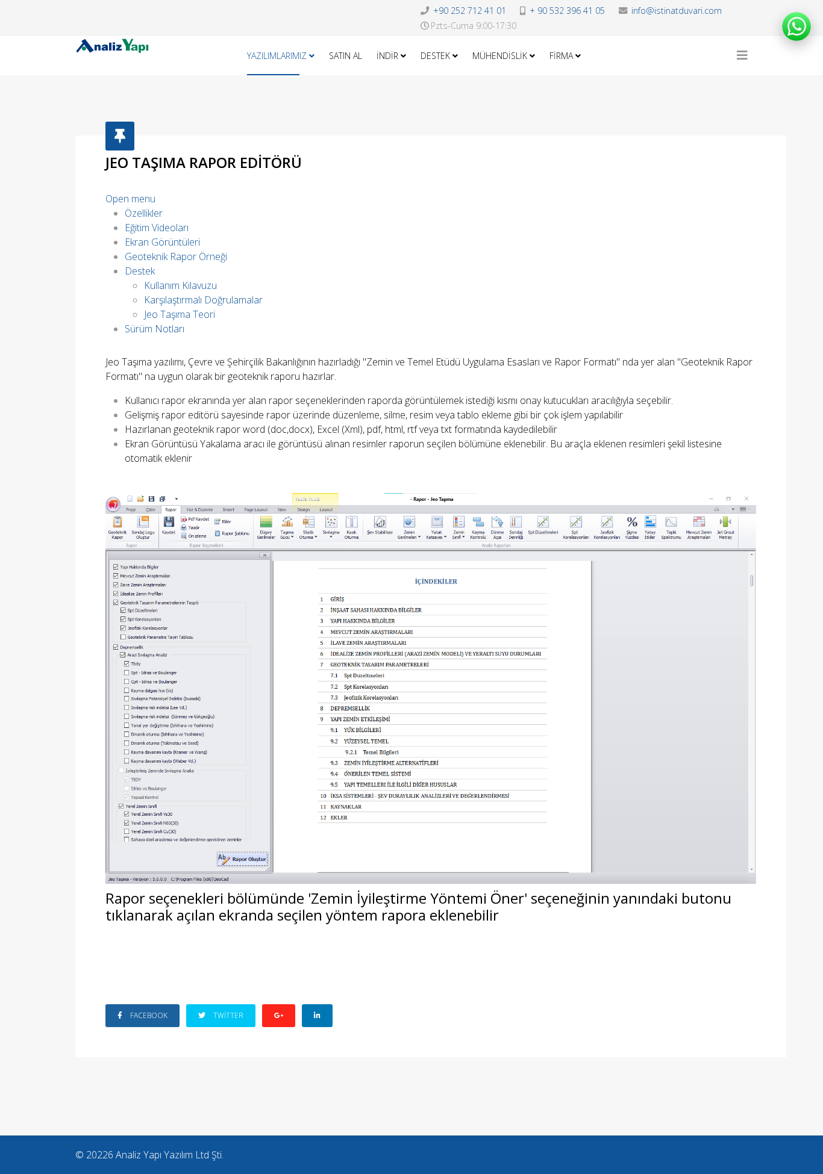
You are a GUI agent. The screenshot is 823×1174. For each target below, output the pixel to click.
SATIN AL (345, 55)
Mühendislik (499, 55)
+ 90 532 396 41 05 (567, 10)
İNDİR (387, 55)
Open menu (130, 198)
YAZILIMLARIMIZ (277, 55)
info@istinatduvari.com (676, 10)
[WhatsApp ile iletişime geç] (796, 26)
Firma (561, 55)
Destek (435, 55)
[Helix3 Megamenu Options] (742, 55)
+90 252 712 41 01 (469, 10)
